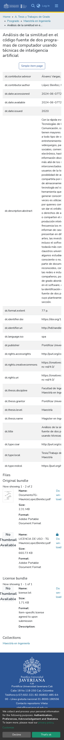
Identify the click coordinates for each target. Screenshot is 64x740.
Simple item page (32, 66)
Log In (46, 6)
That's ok (46, 734)
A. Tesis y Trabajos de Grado (32, 17)
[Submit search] (33, 6)
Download (58, 495)
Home (6, 17)
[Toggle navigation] (56, 5)
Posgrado (13, 21)
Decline (16, 734)
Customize (8, 727)
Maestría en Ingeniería (36, 21)
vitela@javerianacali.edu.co (32, 707)
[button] (38, 6)
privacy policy (45, 722)
